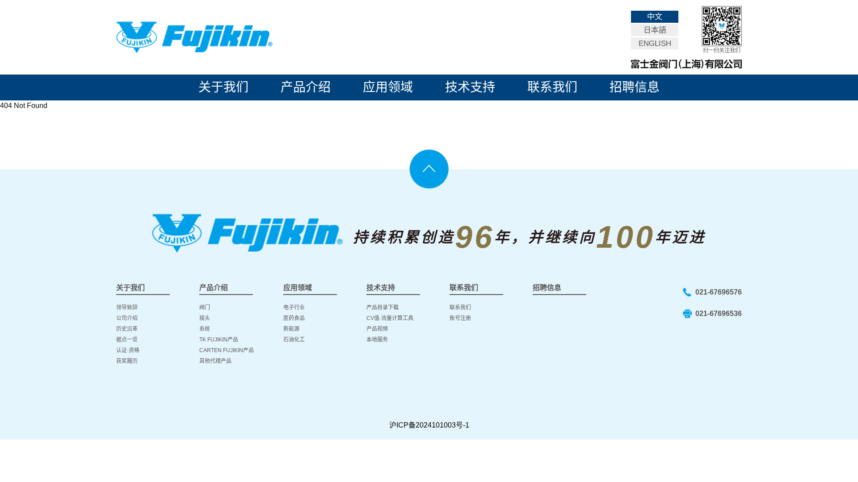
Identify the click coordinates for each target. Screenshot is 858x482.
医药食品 (294, 318)
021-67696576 (718, 292)
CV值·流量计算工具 (389, 318)
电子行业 (294, 307)
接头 (204, 318)
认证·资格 (127, 350)
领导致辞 (127, 307)
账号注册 (460, 318)
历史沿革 (127, 329)
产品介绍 (306, 87)
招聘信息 (635, 87)
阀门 (204, 307)
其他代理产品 (215, 361)
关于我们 (223, 87)
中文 (654, 16)
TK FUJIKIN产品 (218, 340)
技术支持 (470, 87)
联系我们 (552, 87)
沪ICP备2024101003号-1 (429, 425)
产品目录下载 (382, 307)
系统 (204, 329)
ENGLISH (655, 43)
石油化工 (294, 340)
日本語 (655, 30)
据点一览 (127, 340)
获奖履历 (127, 361)
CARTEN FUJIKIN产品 (226, 350)
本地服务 (377, 340)
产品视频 (377, 329)
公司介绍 (127, 318)
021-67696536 (718, 313)
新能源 (291, 329)
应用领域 (388, 87)
